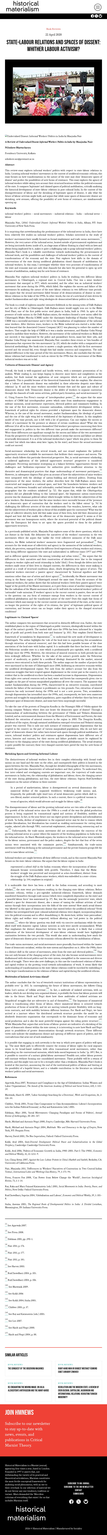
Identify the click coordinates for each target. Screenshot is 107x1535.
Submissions (78, 1493)
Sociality (78, 1528)
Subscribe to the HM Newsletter (78, 1486)
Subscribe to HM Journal (78, 1483)
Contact (78, 1490)
